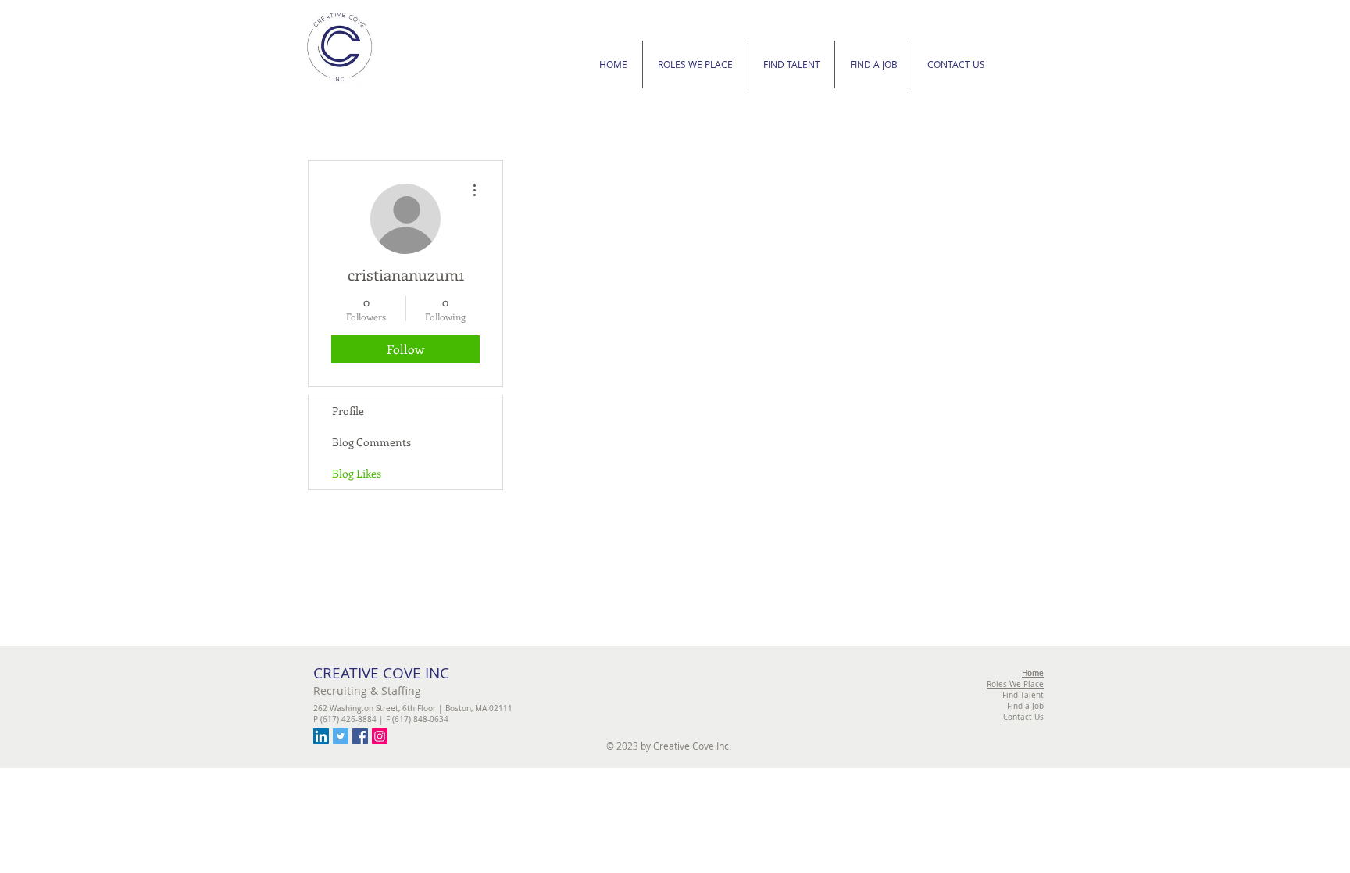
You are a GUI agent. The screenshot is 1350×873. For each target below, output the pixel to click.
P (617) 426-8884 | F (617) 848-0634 (380, 719)
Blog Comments (371, 442)
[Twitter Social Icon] (340, 736)
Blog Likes (356, 473)
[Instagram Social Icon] (380, 736)
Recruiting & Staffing (367, 690)
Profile (348, 410)
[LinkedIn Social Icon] (321, 736)
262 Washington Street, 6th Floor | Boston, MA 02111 (412, 708)
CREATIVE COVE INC (381, 673)
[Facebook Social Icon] (360, 736)
